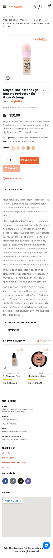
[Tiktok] (13, 481)
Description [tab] (15, 189)
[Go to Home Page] (4, 16)
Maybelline (17, 101)
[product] (14, 359)
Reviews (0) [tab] (14, 330)
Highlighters (44, 137)
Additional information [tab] (22, 322)
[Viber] (28, 481)
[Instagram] (21, 481)
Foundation (11, 374)
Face (26, 137)
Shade (6, 147)
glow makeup (29, 141)
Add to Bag (31, 160)
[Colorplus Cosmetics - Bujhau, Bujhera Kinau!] (15, 6)
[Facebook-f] (5, 481)
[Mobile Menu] (5, 6)
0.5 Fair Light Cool (13, 148)
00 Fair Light (18, 148)
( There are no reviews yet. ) (27, 107)
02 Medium (28, 148)
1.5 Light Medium (33, 148)
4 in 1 (10, 141)
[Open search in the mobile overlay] (34, 6)
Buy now (13, 168)
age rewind (18, 141)
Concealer (18, 137)
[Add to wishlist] (23, 374)
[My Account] (40, 7)
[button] (38, 341)
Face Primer (33, 137)
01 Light (23, 148)
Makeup (19, 374)
